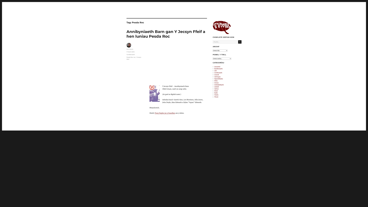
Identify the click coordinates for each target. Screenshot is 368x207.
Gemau (216, 83)
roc (134, 57)
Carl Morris (130, 49)
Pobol (216, 91)
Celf (215, 71)
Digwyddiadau (218, 79)
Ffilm (216, 81)
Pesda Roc (130, 57)
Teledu (216, 95)
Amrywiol (217, 67)
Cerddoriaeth (131, 54)
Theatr (216, 97)
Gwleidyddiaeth (219, 85)
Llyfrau (216, 89)
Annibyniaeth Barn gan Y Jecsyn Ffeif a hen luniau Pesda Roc (166, 34)
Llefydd (216, 87)
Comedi (216, 75)
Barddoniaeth (218, 69)
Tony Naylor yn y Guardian (165, 113)
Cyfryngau (217, 77)
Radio (216, 93)
